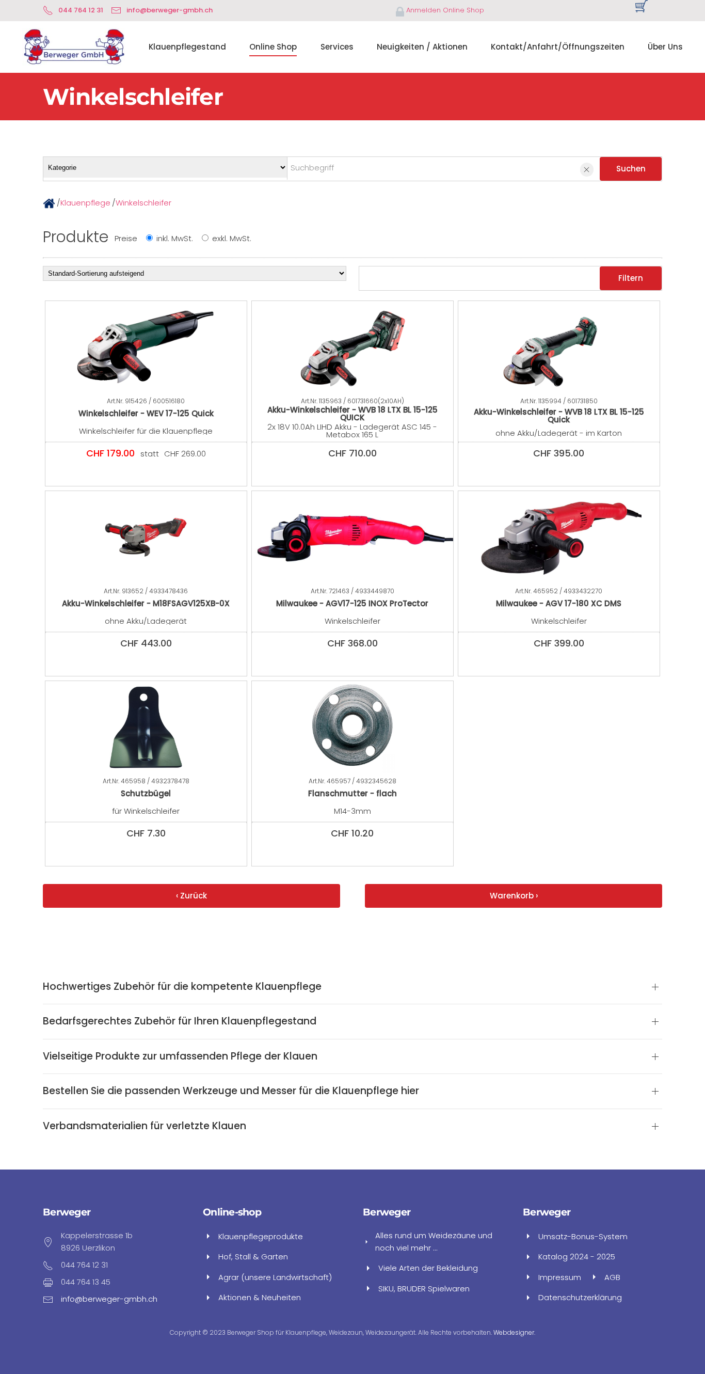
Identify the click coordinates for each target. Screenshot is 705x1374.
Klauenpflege (85, 202)
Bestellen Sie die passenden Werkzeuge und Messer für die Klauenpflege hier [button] (231, 1091)
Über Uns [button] (665, 46)
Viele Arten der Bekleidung (428, 1267)
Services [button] (337, 46)
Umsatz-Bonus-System (583, 1236)
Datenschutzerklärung (580, 1297)
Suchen (631, 168)
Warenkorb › (514, 895)
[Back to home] (73, 47)
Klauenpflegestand (187, 46)
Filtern (630, 278)
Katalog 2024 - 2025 (576, 1256)
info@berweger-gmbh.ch (169, 10)
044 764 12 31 (80, 10)
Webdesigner (513, 1332)
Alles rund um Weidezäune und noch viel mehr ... (433, 1241)
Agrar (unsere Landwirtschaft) (275, 1277)
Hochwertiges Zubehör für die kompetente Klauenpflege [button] (182, 986)
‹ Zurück (191, 895)
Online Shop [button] (273, 46)
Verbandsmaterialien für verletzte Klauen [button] (144, 1126)
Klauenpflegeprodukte (260, 1236)
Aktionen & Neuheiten (259, 1297)
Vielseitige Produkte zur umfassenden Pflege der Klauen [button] (180, 1056)
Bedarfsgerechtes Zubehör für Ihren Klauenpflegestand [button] (179, 1021)
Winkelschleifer (143, 202)
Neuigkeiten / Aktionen (422, 46)
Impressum (559, 1277)
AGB (612, 1277)
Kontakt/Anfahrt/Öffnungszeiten (557, 46)
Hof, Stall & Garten (253, 1256)
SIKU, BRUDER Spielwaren (424, 1288)
